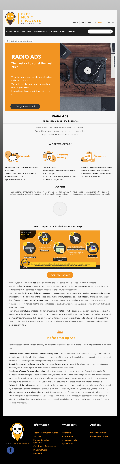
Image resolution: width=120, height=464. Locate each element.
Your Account (86, 22)
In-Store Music (41, 31)
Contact (72, 31)
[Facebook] (10, 450)
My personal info (69, 440)
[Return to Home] (7, 41)
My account (69, 424)
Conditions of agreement (45, 446)
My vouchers (67, 443)
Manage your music (99, 436)
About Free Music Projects (45, 433)
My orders (66, 433)
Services (37, 436)
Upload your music (98, 433)
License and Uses (22, 31)
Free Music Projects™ (21, 444)
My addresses (68, 436)
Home (9, 31)
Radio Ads (38, 453)
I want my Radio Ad (60, 275)
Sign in (75, 22)
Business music (58, 31)
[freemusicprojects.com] (28, 18)
